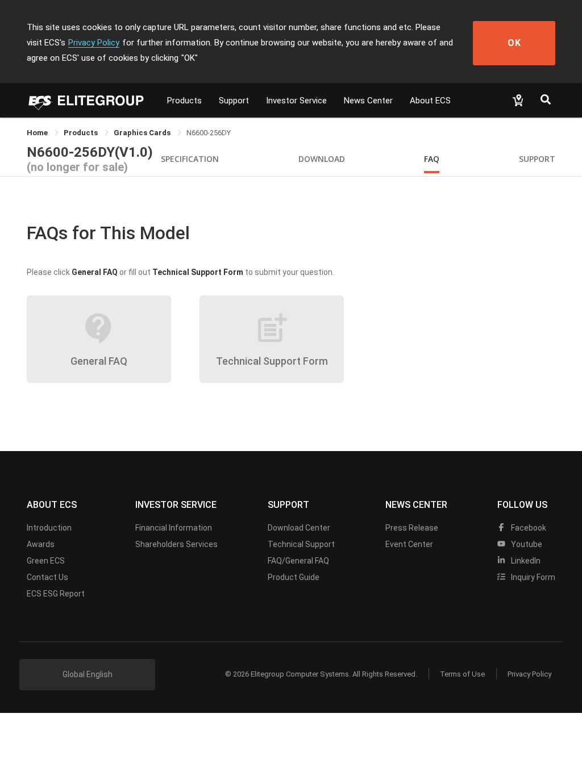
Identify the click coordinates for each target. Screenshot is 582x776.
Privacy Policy (93, 42)
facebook (527, 527)
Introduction (49, 527)
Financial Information (173, 527)
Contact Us (47, 577)
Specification (190, 158)
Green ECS (46, 560)
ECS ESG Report (56, 593)
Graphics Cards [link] (143, 132)
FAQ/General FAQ (298, 560)
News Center (368, 100)
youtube (525, 544)
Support (234, 100)
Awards (41, 544)
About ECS (430, 100)
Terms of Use (462, 674)
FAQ (431, 158)
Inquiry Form (532, 577)
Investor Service (296, 100)
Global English (88, 674)
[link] (81, 132)
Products (184, 100)
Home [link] (38, 132)
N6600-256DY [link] (208, 132)
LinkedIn (525, 560)
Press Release (411, 527)
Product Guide (293, 577)
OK (514, 42)
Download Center (299, 527)
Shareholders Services (176, 544)
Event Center (409, 544)
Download (321, 158)
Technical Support (301, 544)
